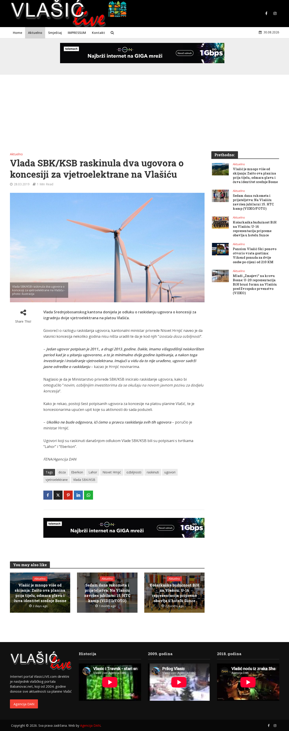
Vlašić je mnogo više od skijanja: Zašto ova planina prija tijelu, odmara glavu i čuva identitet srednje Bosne (40, 593)
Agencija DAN (24, 704)
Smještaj (55, 32)
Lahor (93, 472)
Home (17, 32)
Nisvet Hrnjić (112, 472)
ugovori (169, 472)
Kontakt (98, 32)
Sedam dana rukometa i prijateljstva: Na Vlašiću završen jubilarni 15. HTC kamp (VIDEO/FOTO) (107, 593)
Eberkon (77, 472)
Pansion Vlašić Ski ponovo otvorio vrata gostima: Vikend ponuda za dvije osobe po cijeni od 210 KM (254, 255)
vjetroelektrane (57, 479)
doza (62, 472)
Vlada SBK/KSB (84, 479)
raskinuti (153, 472)
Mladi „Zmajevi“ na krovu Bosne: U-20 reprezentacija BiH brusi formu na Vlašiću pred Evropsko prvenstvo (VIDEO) (255, 284)
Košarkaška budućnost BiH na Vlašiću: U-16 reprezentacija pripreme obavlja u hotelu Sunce (174, 593)
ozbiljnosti (133, 472)
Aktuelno (35, 32)
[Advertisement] (144, 115)
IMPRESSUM (77, 32)
